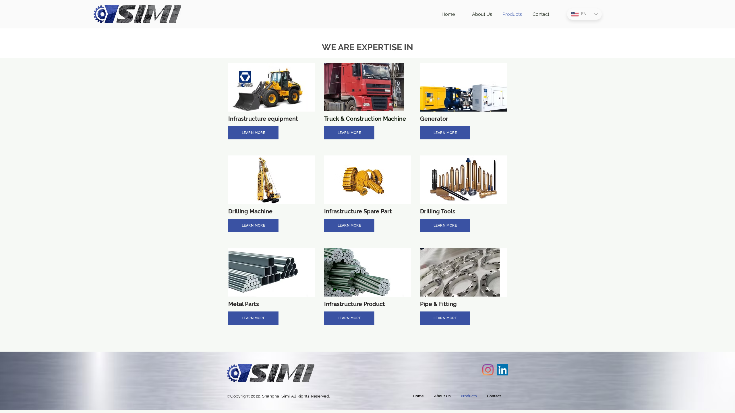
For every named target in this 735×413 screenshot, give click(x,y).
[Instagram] (488, 369)
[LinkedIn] (502, 369)
